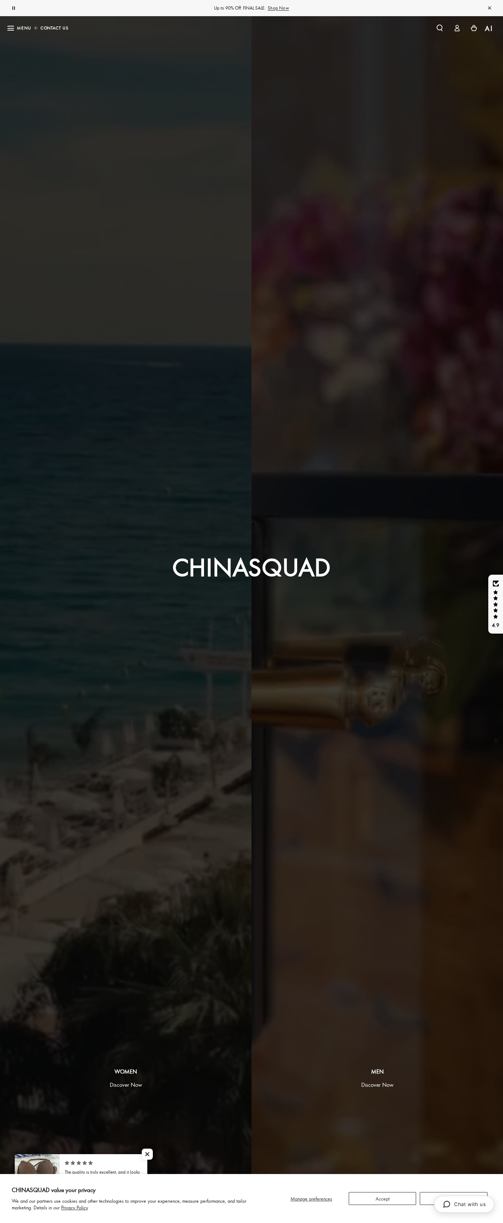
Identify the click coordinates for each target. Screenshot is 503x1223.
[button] (439, 28)
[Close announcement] (489, 8)
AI (489, 28)
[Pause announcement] (14, 8)
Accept (383, 1198)
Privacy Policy (74, 1207)
